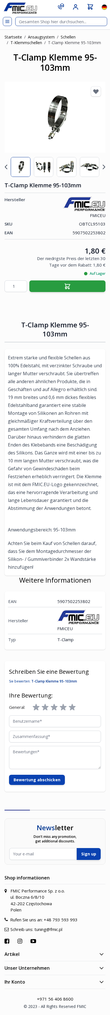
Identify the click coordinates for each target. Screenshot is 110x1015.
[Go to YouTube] (34, 941)
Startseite (13, 37)
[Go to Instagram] (20, 941)
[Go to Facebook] (8, 941)
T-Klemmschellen (26, 42)
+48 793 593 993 (61, 919)
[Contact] (61, 6)
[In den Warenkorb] (67, 286)
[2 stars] (45, 707)
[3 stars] (54, 707)
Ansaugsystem (41, 37)
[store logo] (20, 8)
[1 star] (36, 707)
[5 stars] (72, 707)
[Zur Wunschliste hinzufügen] (96, 91)
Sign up (88, 854)
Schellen (68, 37)
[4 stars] (63, 707)
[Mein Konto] (75, 7)
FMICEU (97, 215)
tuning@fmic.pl (48, 929)
